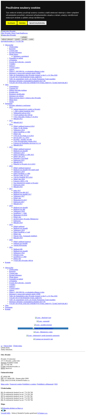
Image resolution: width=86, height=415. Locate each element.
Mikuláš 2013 (18, 122)
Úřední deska (13, 47)
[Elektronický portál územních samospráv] (43, 335)
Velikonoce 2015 (19, 153)
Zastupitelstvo (13, 86)
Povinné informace (15, 52)
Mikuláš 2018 (18, 223)
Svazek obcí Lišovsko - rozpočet (20, 62)
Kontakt (7, 262)
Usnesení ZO (13, 88)
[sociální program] (43, 325)
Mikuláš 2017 (18, 204)
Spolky (11, 102)
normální (24, 39)
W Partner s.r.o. (42, 413)
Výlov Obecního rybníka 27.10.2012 (25, 117)
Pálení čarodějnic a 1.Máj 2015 (23, 154)
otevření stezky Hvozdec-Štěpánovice (25, 219)
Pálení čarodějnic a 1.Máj (21, 173)
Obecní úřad (9, 45)
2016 (11, 166)
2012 (11, 107)
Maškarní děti (17, 249)
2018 (11, 206)
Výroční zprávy (14, 68)
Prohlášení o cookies (29, 384)
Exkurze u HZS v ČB (20, 181)
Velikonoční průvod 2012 (21, 113)
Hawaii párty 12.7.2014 (21, 137)
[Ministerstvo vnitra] (43, 332)
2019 (11, 224)
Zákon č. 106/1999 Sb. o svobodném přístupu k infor (26, 71)
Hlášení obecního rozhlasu (18, 90)
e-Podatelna (13, 60)
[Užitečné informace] (43, 339)
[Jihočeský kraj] (43, 318)
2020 (11, 240)
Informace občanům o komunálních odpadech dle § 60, (27, 81)
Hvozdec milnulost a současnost (19, 105)
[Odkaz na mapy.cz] (8, 35)
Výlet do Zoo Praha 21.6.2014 (23, 136)
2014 (11, 124)
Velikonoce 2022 (19, 253)
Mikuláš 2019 (18, 238)
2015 (11, 147)
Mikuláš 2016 (18, 187)
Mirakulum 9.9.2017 (20, 200)
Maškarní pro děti (19, 209)
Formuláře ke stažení (16, 58)
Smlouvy (12, 66)
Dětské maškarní (18, 226)
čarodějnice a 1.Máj (19, 257)
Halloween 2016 (18, 185)
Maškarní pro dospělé (20, 151)
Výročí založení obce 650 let (22, 115)
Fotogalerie (8, 103)
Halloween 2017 (18, 202)
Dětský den (17, 134)
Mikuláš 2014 (18, 145)
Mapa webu (5, 384)
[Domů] (8, 31)
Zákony (11, 69)
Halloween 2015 (18, 160)
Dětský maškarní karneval (22, 149)
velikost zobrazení (7, 39)
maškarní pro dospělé (20, 243)
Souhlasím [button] (11, 23)
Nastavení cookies (16, 384)
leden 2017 (17, 190)
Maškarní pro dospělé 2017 (22, 194)
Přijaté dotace (13, 54)
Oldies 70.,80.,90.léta (20, 128)
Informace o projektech (21, 56)
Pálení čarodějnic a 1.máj (21, 232)
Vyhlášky (12, 64)
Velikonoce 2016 (19, 172)
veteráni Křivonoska (20, 245)
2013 (11, 120)
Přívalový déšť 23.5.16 (21, 175)
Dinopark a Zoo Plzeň (20, 158)
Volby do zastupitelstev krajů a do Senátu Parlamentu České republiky (32, 79)
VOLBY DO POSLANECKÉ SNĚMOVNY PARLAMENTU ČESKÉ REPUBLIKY (38, 83)
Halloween (17, 221)
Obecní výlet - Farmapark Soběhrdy (25, 236)
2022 (11, 247)
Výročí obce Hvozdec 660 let (23, 260)
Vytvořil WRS (5, 413)
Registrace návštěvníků (17, 94)
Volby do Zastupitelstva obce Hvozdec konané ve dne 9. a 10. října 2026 (33, 75)
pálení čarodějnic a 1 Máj (21, 132)
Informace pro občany (16, 96)
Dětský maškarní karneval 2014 (23, 126)
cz (1, 346)
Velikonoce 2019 (19, 230)
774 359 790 (19, 41)
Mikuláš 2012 (18, 119)
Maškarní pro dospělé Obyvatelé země (26, 170)
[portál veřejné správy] (43, 328)
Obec (7, 85)
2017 (11, 189)
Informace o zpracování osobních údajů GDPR (24, 73)
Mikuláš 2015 (18, 162)
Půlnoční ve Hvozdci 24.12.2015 (24, 164)
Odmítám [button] (22, 23)
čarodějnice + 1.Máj (20, 213)
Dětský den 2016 (19, 179)
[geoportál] (43, 321)
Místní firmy (13, 100)
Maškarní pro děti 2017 (21, 192)
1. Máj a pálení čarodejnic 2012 (23, 111)
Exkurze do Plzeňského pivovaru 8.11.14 (27, 143)
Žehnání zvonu (18, 255)
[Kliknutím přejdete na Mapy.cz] (12, 408)
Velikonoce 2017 (19, 196)
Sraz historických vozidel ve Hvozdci (25, 183)
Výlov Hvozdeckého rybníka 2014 (24, 141)
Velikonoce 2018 (19, 211)
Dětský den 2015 (19, 156)
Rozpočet (12, 49)
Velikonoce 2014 (19, 130)
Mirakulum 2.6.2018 (20, 215)
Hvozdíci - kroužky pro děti (22, 139)
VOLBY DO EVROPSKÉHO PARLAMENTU (25, 77)
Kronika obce (13, 92)
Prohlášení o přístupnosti (45, 384)
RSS (56, 384)
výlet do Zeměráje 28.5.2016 (23, 177)
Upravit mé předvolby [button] (37, 23)
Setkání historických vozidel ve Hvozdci (26, 109)
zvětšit (31, 39)
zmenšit (17, 39)
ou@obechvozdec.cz (8, 41)
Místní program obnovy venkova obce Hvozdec (25, 98)
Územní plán (13, 50)
